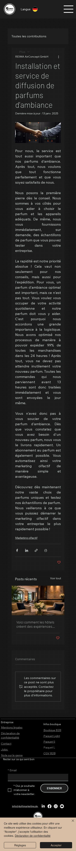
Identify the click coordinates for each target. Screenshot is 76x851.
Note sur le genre (12, 755)
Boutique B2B (52, 730)
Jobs (4, 749)
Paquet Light (51, 736)
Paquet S (49, 741)
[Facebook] (49, 806)
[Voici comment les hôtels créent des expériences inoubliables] (38, 600)
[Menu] (68, 9)
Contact (6, 743)
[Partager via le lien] (36, 550)
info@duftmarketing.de (25, 806)
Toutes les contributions (28, 36)
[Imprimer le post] (46, 550)
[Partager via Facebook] (17, 550)
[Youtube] (62, 806)
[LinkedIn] (43, 806)
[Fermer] (70, 823)
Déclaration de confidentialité (32, 836)
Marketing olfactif (26, 538)
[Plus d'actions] (58, 56)
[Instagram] (56, 806)
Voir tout (55, 578)
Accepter (56, 845)
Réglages (20, 845)
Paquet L (49, 747)
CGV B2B (49, 753)
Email (12, 770)
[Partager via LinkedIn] (26, 550)
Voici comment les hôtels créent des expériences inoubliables (35, 624)
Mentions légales (11, 727)
